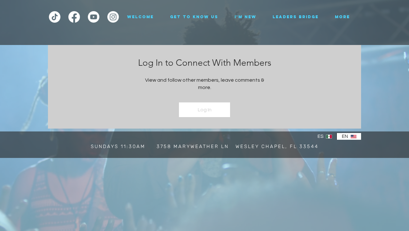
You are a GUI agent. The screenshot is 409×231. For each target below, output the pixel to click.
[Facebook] (74, 17)
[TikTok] (54, 17)
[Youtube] (93, 17)
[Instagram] (113, 17)
